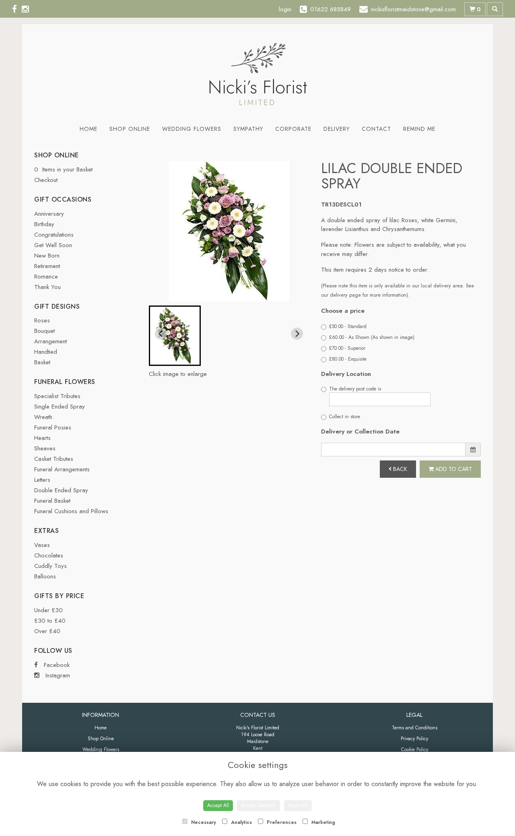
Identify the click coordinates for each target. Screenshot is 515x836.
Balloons (45, 576)
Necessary (203, 822)
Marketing (322, 822)
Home (88, 129)
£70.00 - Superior (347, 348)
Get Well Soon (53, 245)
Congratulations (54, 234)
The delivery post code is (355, 388)
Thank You (47, 287)
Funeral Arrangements (62, 469)
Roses (42, 320)
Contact (376, 129)
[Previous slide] (161, 334)
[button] (175, 336)
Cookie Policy (414, 749)
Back (399, 469)
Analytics (240, 822)
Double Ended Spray (61, 490)
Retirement (47, 266)
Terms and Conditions (414, 727)
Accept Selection (258, 805)
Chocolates (48, 555)
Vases (42, 545)
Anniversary (49, 213)
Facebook (56, 665)
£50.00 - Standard (348, 326)
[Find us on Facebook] (17, 9)
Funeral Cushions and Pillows (71, 511)
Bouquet (44, 330)
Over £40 (47, 631)
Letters (42, 479)
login (285, 9)
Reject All (298, 805)
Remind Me (419, 129)
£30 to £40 (50, 620)
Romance (46, 276)
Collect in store (344, 416)
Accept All (218, 805)
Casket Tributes (53, 458)
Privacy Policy (414, 738)
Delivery (336, 129)
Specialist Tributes (57, 396)
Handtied (45, 351)
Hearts (42, 437)
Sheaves (45, 448)
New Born (47, 255)
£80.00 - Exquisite (348, 359)
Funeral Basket (52, 500)
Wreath (43, 417)
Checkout (46, 179)
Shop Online (129, 129)
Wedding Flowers (191, 129)
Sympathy (248, 129)
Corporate (293, 129)
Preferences (281, 822)
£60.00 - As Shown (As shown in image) (371, 337)
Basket (42, 362)
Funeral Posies (52, 427)
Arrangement (50, 341)
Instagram (56, 675)
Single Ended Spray (59, 406)
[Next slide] (297, 334)
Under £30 (48, 610)
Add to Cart (453, 469)
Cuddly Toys (50, 565)
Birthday (44, 224)
